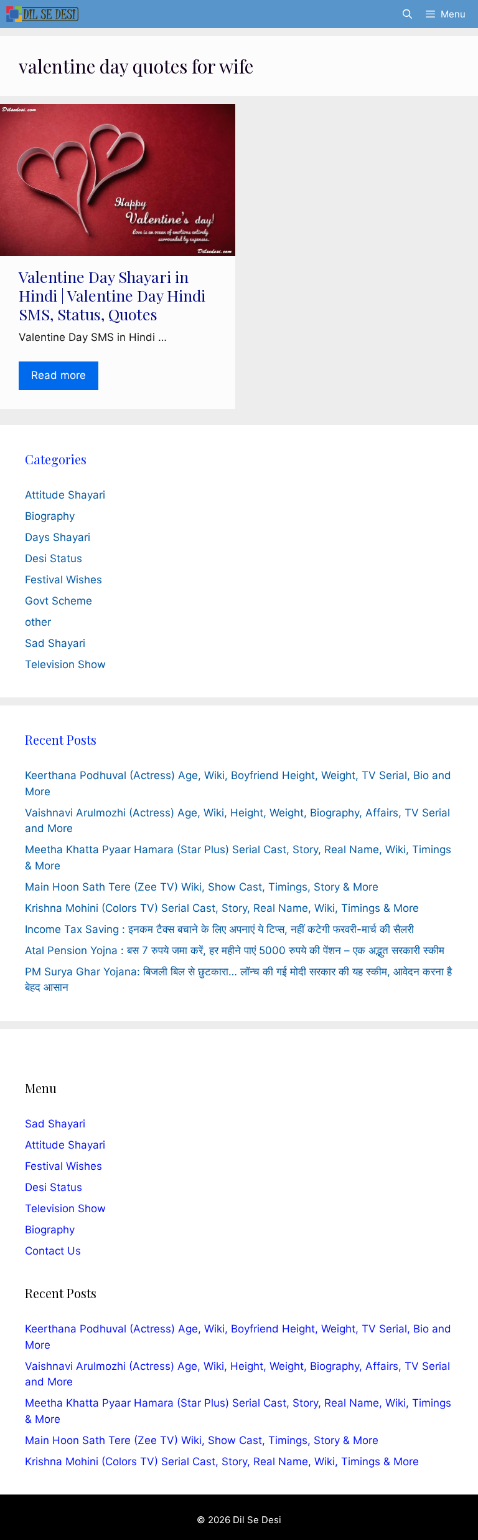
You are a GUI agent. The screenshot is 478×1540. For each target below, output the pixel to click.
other (38, 622)
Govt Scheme (58, 601)
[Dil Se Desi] (42, 14)
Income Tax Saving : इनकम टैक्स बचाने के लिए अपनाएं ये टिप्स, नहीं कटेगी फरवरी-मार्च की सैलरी (219, 929)
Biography (50, 516)
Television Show (65, 664)
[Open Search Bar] (406, 14)
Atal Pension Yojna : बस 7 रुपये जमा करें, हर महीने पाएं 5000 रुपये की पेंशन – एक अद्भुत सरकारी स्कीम (234, 950)
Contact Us (53, 1251)
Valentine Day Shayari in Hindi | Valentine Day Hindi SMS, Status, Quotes (112, 295)
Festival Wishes (63, 579)
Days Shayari (57, 537)
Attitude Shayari (65, 495)
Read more (58, 375)
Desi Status (53, 558)
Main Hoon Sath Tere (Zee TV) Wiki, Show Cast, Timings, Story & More (201, 887)
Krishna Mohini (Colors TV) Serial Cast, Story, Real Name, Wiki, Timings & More (222, 908)
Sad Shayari (55, 643)
